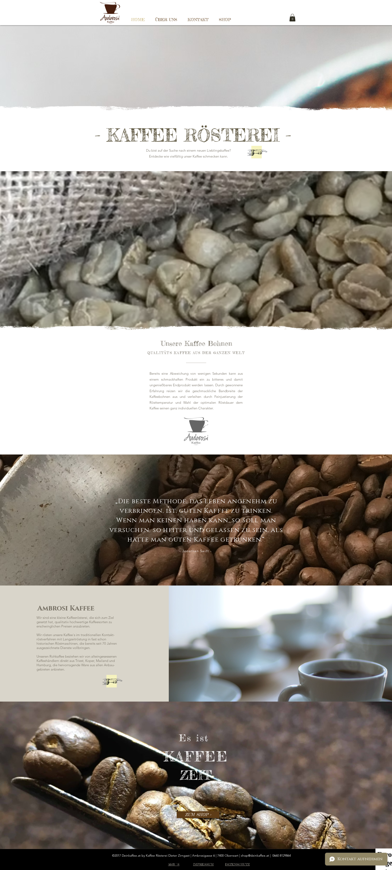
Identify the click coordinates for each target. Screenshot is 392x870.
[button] (292, 17)
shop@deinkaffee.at (255, 855)
